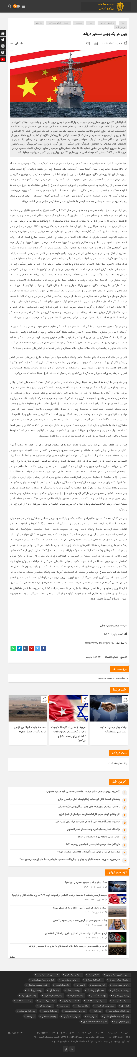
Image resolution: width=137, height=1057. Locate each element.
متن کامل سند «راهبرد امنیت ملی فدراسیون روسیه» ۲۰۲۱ (93, 844)
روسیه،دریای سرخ (29, 995)
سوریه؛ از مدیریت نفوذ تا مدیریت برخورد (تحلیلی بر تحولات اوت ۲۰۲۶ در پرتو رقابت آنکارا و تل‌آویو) (68, 734)
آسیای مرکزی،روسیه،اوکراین (117, 974)
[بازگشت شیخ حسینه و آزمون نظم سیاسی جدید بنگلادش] (68, 924)
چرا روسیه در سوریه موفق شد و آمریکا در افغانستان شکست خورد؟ (88, 852)
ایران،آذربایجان (98, 985)
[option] (109, 720)
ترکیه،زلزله (81, 985)
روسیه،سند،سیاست (121, 1000)
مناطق (39, 23)
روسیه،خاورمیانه (76, 995)
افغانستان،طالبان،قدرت (119, 980)
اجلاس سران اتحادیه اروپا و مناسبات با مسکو (99, 837)
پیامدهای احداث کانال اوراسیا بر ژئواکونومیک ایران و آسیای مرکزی (88, 799)
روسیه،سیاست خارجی (96, 1000)
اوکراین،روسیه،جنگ (120, 985)
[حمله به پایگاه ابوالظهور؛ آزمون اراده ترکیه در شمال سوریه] (68, 911)
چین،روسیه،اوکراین (72, 1016)
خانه (123, 23)
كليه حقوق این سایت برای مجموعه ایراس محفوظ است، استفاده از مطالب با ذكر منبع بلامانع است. (89, 1041)
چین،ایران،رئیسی (50, 1011)
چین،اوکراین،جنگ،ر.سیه (119, 1011)
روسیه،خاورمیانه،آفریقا (53, 995)
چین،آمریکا (63, 1006)
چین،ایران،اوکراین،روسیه (75, 1011)
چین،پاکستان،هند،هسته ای (95, 1021)
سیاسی (78, 23)
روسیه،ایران (54, 990)
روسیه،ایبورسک (73, 990)
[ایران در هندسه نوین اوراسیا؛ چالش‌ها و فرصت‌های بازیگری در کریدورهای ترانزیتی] (68, 949)
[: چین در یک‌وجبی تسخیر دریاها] (87, 43)
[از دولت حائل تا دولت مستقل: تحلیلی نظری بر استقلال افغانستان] (68, 937)
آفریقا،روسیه (94, 974)
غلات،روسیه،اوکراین (70, 1000)
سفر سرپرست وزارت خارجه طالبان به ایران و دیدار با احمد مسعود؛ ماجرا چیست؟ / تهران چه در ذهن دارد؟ (69, 859)
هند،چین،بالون (82, 1006)
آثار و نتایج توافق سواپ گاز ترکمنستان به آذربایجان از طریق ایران (89, 814)
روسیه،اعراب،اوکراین (120, 990)
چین (91, 23)
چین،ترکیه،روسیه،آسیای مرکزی (116, 1016)
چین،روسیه (92, 1016)
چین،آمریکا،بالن (45, 1006)
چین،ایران (97, 1011)
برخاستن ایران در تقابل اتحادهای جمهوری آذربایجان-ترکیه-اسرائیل (89, 807)
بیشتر (12, 957)
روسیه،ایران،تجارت (121, 995)
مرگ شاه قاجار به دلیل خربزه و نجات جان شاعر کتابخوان (93, 829)
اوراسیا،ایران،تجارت (94, 980)
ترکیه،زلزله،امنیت (62, 985)
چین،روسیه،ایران (49, 1016)
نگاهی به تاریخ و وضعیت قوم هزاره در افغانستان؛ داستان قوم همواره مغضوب (83, 792)
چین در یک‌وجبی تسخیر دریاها (104, 34)
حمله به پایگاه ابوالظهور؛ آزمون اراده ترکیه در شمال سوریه (29, 729)
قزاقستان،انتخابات (24, 1000)
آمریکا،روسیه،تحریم (73, 974)
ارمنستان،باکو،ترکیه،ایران (47, 974)
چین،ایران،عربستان (27, 1011)
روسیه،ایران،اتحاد (34, 990)
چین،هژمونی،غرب (121, 1021)
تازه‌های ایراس (107, 23)
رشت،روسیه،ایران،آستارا (38, 985)
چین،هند (30, 1016)
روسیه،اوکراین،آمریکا (96, 990)
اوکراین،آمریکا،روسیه (69, 980)
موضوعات (120, 27)
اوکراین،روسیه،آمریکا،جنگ (43, 980)
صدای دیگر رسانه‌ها (58, 23)
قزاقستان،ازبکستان (47, 1000)
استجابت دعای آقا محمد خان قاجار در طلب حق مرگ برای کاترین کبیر (87, 822)
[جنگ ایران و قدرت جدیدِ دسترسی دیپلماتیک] (68, 886)
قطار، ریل (125, 1006)
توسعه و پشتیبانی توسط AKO (46, 1037)
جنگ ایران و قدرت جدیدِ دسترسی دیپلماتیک (113, 729)
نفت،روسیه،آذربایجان (105, 1006)
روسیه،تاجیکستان (98, 995)
